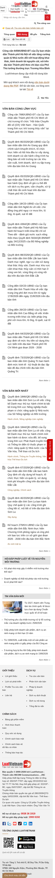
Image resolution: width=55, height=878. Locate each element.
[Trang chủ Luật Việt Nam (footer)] (26, 764)
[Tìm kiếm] (47, 17)
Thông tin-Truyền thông (30, 456)
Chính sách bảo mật (14, 739)
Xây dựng (12, 517)
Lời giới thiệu (11, 676)
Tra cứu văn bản (36, 676)
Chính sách (26, 490)
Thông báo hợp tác (14, 752)
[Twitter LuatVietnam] (25, 824)
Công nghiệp (14, 490)
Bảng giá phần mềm (14, 719)
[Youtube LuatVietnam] (14, 824)
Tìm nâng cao (43, 23)
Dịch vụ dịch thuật (37, 695)
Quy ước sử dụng (13, 733)
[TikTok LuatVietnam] (20, 824)
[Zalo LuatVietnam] (9, 824)
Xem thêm (44, 380)
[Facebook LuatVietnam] (4, 824)
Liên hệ (8, 695)
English (39, 9)
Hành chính (13, 419)
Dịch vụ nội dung (37, 701)
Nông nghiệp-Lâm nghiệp (31, 419)
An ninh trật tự (14, 544)
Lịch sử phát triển (13, 681)
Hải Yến (44, 98)
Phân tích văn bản (37, 681)
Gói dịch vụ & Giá (26, 9)
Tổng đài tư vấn (36, 706)
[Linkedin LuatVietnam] (30, 824)
